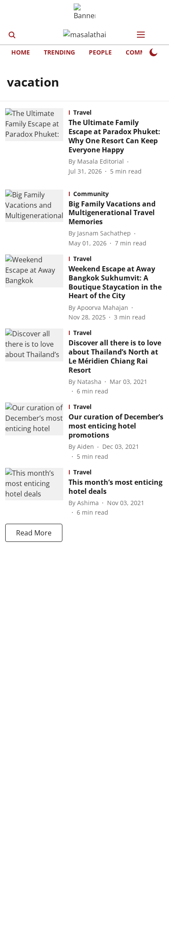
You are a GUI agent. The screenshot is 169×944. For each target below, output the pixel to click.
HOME (20, 52)
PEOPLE (100, 52)
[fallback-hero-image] (36, 141)
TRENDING (59, 52)
